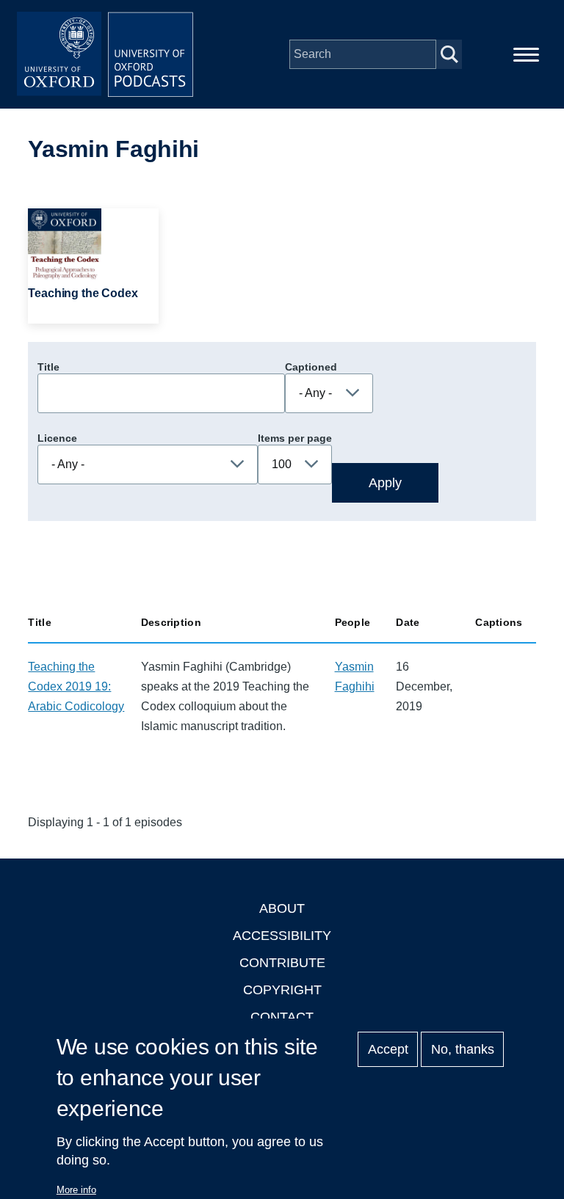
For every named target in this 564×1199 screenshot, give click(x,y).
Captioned (311, 367)
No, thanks (462, 1049)
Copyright (282, 990)
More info (76, 1189)
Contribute (282, 962)
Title (48, 367)
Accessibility (282, 935)
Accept (388, 1049)
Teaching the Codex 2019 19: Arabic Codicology (76, 686)
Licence (57, 438)
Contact (282, 1017)
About (282, 908)
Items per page (295, 438)
